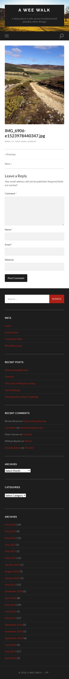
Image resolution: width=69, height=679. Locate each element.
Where (28, 440)
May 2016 (10, 604)
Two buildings (12, 389)
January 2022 (12, 564)
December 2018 (13, 591)
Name (9, 229)
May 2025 (10, 531)
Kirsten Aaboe (13, 447)
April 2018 (11, 597)
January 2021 (12, 577)
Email (8, 244)
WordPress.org (13, 345)
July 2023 (10, 544)
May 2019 (10, 584)
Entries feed (11, 332)
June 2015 (10, 611)
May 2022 (10, 557)
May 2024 (10, 537)
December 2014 (13, 624)
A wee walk (34, 10)
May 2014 (10, 651)
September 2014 (14, 638)
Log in (8, 325)
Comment (11, 193)
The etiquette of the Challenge (21, 396)
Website (9, 259)
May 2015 (10, 617)
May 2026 (10, 524)
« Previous (10, 154)
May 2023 (10, 551)
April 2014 (11, 658)
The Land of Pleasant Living (20, 383)
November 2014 (14, 631)
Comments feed (13, 338)
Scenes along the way (16, 369)
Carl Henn (10, 427)
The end (9, 376)
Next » (8, 163)
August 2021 (12, 571)
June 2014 (10, 644)
